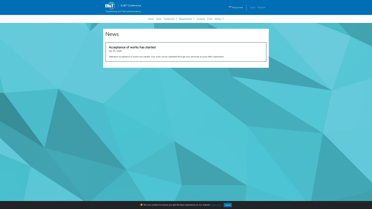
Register (261, 7)
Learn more (216, 204)
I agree (228, 205)
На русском (237, 7)
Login (252, 7)
